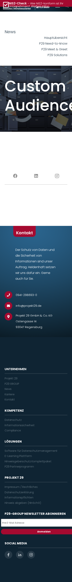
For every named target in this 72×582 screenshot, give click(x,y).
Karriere (10, 394)
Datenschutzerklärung (19, 492)
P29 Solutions (57, 55)
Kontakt (10, 399)
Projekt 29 (11, 378)
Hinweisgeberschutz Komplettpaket (28, 461)
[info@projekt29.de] (10, 306)
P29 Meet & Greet (54, 49)
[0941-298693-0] (10, 295)
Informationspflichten (19, 497)
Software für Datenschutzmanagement (31, 451)
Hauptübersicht (55, 38)
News (8, 389)
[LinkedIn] (36, 176)
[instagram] (31, 555)
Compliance (13, 430)
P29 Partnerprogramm (19, 466)
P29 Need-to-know (53, 43)
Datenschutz (13, 420)
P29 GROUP (12, 384)
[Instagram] (56, 176)
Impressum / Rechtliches (21, 487)
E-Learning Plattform (18, 456)
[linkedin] (20, 555)
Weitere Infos (40, 6)
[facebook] (8, 555)
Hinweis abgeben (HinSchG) (23, 503)
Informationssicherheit (20, 425)
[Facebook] (15, 176)
